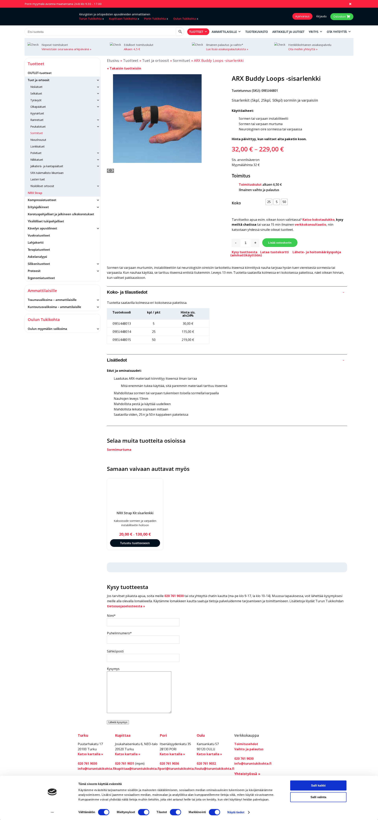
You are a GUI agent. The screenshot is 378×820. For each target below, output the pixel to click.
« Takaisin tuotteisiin (124, 68)
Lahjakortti (36, 242)
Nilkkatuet (36, 159)
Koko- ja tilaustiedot (225, 292)
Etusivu (113, 60)
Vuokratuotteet (39, 235)
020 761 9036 (169, 763)
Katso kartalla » (90, 754)
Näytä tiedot (235, 812)
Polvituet (36, 153)
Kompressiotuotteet (42, 200)
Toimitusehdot (246, 744)
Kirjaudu (321, 16)
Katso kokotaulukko (318, 219)
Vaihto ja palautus (248, 749)
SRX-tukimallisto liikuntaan (47, 173)
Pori (163, 735)
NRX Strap (35, 193)
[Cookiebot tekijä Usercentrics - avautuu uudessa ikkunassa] (52, 812)
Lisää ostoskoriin (280, 242)
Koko (236, 203)
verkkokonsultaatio (310, 224)
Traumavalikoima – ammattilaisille (52, 300)
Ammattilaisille (224, 32)
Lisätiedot (225, 360)
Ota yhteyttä (337, 32)
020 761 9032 (206, 763)
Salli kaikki (318, 785)
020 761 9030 (174, 596)
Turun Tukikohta (90, 18)
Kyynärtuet (37, 113)
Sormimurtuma (119, 449)
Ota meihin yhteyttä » (303, 49)
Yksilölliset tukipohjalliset (46, 221)
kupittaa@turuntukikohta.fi (137, 768)
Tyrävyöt (36, 100)
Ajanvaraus (302, 16)
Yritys (313, 32)
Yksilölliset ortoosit (42, 186)
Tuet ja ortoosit (38, 80)
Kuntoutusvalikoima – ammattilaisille (54, 307)
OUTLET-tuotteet (40, 73)
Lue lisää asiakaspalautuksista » (227, 49)
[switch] (143, 812)
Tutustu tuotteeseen (135, 543)
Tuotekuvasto (256, 32)
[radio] (269, 202)
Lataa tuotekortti (274, 252)
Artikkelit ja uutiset (288, 32)
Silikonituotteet (39, 264)
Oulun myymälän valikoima (47, 329)
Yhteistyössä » (247, 773)
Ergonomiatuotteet (41, 278)
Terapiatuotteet (39, 249)
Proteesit (34, 271)
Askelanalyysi (37, 257)
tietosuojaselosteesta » (126, 606)
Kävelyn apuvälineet (42, 228)
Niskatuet (36, 87)
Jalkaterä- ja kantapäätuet (46, 166)
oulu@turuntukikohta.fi (215, 768)
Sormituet (36, 133)
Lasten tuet (37, 179)
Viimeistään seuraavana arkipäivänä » (66, 49)
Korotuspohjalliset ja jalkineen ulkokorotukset (61, 214)
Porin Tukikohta (155, 18)
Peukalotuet (38, 126)
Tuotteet (196, 32)
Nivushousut (38, 140)
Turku (83, 735)
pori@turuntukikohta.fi (178, 768)
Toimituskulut (250, 184)
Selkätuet (36, 93)
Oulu (201, 735)
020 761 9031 (124, 763)
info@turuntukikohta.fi (96, 768)
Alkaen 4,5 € (132, 49)
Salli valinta (318, 797)
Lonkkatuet (37, 146)
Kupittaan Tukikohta (123, 18)
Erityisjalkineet (38, 207)
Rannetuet (37, 120)
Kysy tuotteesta (244, 252)
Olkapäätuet (38, 107)
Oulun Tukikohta (184, 18)
